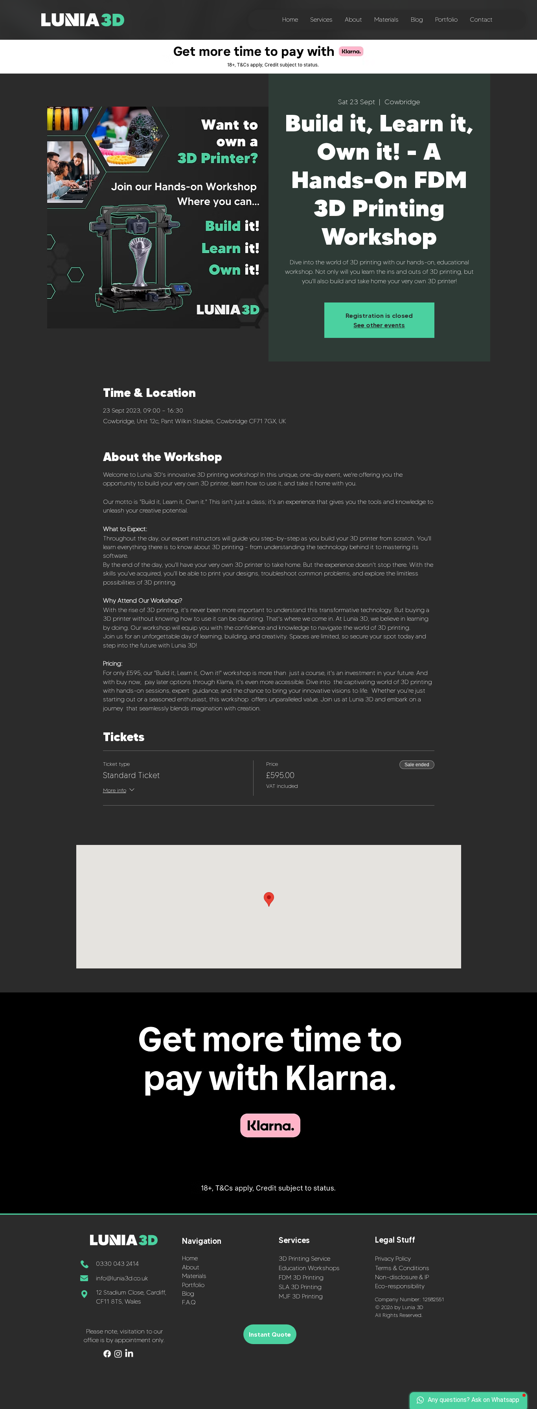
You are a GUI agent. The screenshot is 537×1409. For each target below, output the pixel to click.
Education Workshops (309, 1268)
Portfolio (193, 1285)
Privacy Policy (393, 1258)
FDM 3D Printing (301, 1277)
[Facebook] (107, 1354)
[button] (321, 20)
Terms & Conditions (402, 1268)
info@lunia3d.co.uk (122, 1278)
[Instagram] (118, 1354)
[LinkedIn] (129, 1354)
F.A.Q (189, 1302)
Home (190, 1258)
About (190, 1267)
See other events (379, 325)
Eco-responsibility (400, 1286)
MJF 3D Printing (301, 1296)
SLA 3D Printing (300, 1287)
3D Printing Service (304, 1258)
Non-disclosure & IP (402, 1277)
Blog (188, 1293)
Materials (194, 1276)
